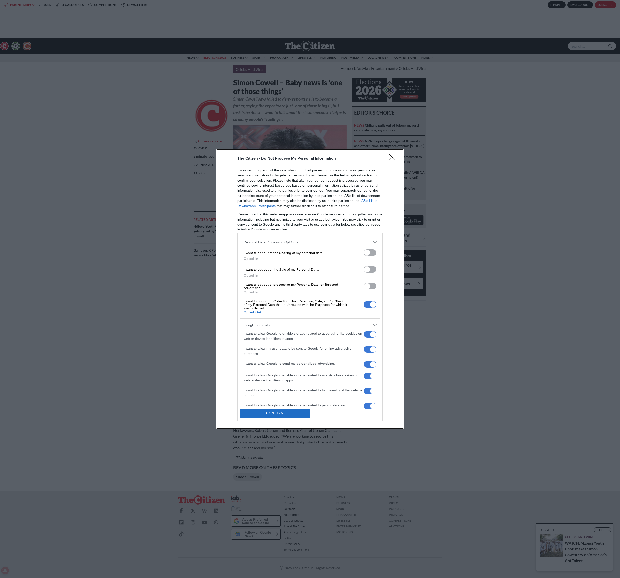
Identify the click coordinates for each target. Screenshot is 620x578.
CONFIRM (275, 413)
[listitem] (310, 242)
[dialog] (310, 289)
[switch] (370, 252)
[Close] (393, 158)
